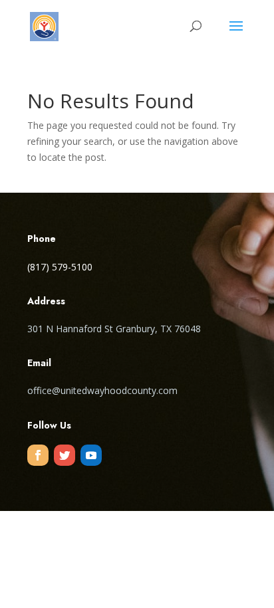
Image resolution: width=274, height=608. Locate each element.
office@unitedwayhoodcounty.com (102, 390)
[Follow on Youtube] (91, 455)
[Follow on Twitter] (64, 455)
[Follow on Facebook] (38, 455)
